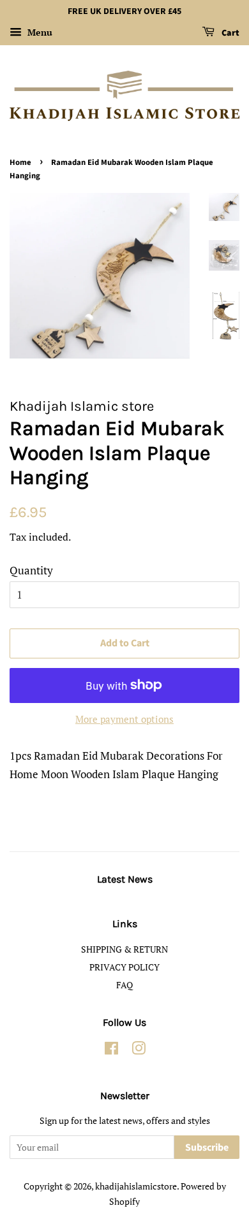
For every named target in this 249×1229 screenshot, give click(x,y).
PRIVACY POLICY (124, 967)
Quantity (31, 570)
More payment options (124, 719)
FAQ (124, 985)
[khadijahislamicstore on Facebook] (111, 1050)
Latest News (125, 879)
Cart (229, 33)
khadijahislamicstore (136, 1186)
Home (20, 162)
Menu (38, 32)
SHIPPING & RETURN (124, 949)
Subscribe (207, 1147)
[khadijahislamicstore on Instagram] (139, 1050)
